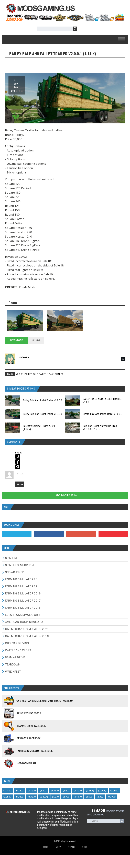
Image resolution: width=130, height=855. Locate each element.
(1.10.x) (78, 790)
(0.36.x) (90, 790)
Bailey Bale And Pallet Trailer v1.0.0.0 (42, 414)
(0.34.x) (102, 790)
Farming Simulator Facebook (34, 751)
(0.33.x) (32, 796)
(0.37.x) (112, 796)
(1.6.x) (66, 790)
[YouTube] (113, 534)
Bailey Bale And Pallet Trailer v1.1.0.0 (42, 400)
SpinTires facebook (28, 713)
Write (20, 484)
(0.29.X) (114, 790)
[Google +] (81, 534)
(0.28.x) (20, 796)
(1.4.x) (43, 790)
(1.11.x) (78, 796)
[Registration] (89, 29)
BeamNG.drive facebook (31, 726)
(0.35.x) (7, 796)
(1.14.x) (50, 374)
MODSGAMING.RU (26, 763)
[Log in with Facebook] (17, 461)
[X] (123, 359)
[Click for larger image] (25, 320)
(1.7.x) (66, 796)
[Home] (65, 20)
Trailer (59, 374)
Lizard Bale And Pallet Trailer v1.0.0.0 (102, 414)
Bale (35, 374)
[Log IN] (81, 29)
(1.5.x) (89, 796)
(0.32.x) (20, 790)
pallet (28, 374)
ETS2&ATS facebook (28, 738)
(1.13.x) (32, 790)
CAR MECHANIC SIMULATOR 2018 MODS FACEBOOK (44, 700)
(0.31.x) (55, 790)
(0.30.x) (44, 796)
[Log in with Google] (17, 466)
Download (16, 340)
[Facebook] (49, 534)
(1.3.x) (100, 796)
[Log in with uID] (17, 456)
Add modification (66, 495)
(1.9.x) (55, 796)
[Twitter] (16, 534)
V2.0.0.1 (20, 374)
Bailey (42, 374)
